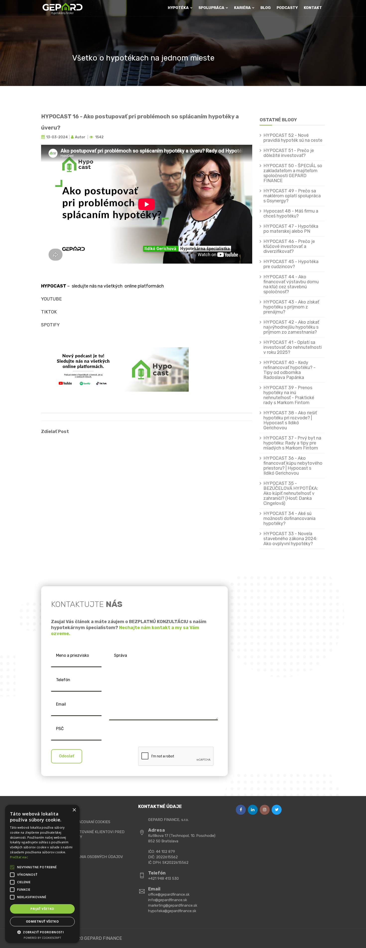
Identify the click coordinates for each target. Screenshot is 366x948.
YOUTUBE (51, 299)
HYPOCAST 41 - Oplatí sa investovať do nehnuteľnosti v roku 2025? (292, 347)
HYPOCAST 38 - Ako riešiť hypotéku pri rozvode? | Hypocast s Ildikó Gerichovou (290, 420)
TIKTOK (49, 312)
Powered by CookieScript (42, 938)
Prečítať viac (19, 857)
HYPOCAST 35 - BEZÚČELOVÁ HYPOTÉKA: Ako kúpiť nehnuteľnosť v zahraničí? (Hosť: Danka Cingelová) (290, 493)
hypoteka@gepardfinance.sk (172, 911)
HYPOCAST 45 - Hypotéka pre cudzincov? (290, 264)
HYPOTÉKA (178, 7)
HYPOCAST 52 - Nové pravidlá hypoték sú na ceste (292, 138)
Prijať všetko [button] (42, 909)
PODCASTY (287, 7)
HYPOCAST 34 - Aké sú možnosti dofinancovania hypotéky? (289, 518)
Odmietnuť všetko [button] (42, 921)
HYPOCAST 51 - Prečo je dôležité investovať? (288, 153)
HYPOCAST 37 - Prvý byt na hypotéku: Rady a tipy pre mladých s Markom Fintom (292, 443)
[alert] (42, 874)
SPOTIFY (50, 325)
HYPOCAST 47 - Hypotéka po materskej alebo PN (290, 228)
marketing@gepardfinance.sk (172, 905)
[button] (42, 932)
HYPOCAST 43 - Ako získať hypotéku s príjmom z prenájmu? (291, 307)
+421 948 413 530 (163, 878)
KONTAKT (313, 7)
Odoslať (66, 756)
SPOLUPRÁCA (211, 7)
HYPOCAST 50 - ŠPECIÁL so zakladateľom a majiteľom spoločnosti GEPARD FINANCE (292, 173)
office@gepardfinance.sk (168, 894)
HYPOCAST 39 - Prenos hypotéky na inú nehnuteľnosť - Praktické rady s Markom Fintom (288, 395)
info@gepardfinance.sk (167, 900)
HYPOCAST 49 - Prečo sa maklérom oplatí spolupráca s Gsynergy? (292, 196)
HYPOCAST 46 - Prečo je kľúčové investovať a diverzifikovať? (289, 246)
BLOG (265, 7)
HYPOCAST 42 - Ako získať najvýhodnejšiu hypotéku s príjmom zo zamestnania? (291, 327)
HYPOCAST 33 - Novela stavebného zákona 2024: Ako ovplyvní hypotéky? (290, 538)
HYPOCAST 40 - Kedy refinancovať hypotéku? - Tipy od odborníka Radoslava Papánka (289, 370)
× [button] (74, 810)
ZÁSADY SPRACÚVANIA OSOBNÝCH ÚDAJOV (84, 857)
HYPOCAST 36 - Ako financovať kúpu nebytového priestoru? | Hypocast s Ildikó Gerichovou (292, 465)
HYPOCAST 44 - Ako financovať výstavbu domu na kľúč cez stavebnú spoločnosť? (291, 284)
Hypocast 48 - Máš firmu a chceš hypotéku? (290, 213)
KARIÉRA (242, 7)
